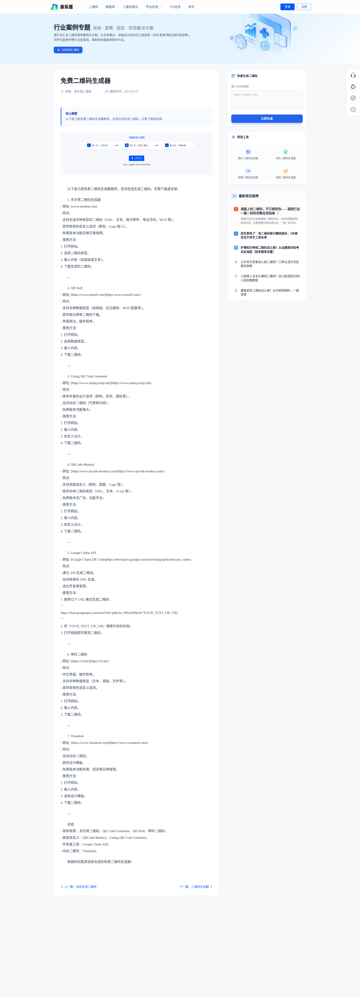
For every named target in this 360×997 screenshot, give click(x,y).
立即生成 (267, 118)
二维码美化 (130, 7)
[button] (353, 75)
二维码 (93, 7)
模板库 (110, 7)
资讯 (191, 7)
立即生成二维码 (70, 50)
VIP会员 (175, 7)
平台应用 (152, 7)
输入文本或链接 (240, 86)
